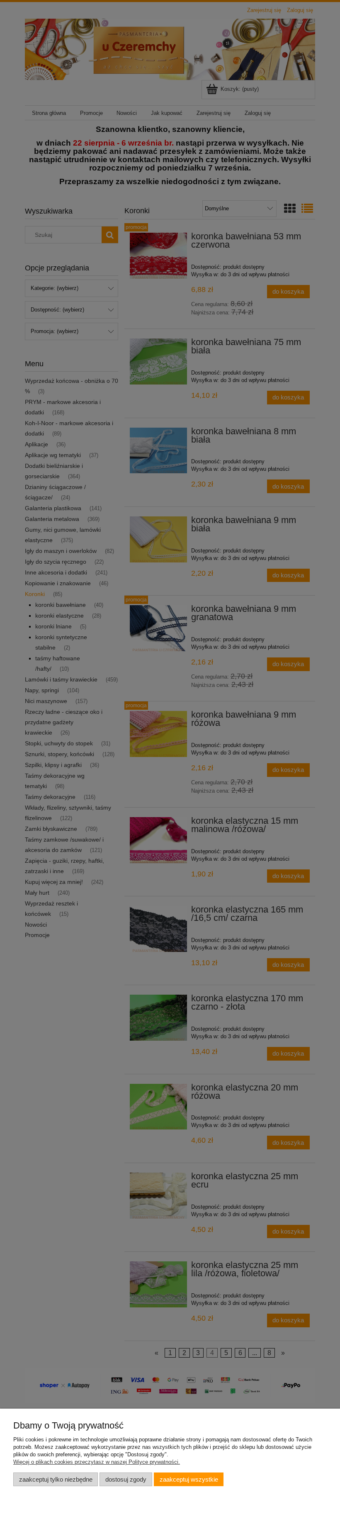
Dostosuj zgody (125, 1479)
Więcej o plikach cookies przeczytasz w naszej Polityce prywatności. (96, 1462)
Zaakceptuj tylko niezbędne (55, 1479)
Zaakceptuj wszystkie (189, 1479)
